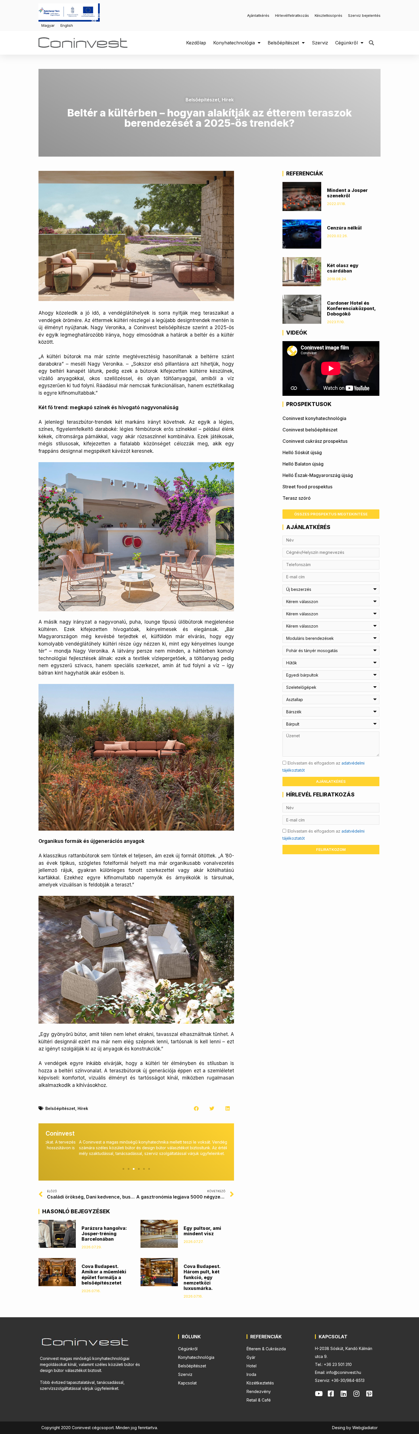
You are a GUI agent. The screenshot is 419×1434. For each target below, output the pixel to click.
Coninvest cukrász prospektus (314, 441)
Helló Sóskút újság (302, 452)
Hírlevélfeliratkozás (292, 15)
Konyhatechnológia (234, 43)
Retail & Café (259, 1400)
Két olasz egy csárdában (343, 268)
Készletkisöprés (328, 15)
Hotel (252, 1365)
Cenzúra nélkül (344, 228)
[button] (371, 43)
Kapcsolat (187, 1382)
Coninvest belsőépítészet (309, 430)
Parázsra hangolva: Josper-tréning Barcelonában (104, 1233)
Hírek (228, 100)
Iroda (251, 1374)
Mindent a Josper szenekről (347, 192)
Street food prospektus (307, 486)
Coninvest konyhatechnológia (314, 418)
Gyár (251, 1357)
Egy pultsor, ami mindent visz (202, 1230)
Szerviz (320, 43)
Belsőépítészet (283, 43)
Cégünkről (346, 43)
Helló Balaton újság (303, 464)
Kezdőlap (196, 43)
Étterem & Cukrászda (266, 1348)
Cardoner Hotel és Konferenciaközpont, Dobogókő (351, 308)
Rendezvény (259, 1391)
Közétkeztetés (260, 1382)
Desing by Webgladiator (355, 1427)
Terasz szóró (296, 498)
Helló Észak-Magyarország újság (317, 475)
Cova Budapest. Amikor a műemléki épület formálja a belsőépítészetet (104, 1274)
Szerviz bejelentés (364, 15)
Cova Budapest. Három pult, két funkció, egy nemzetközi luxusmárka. (202, 1277)
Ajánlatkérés (258, 15)
